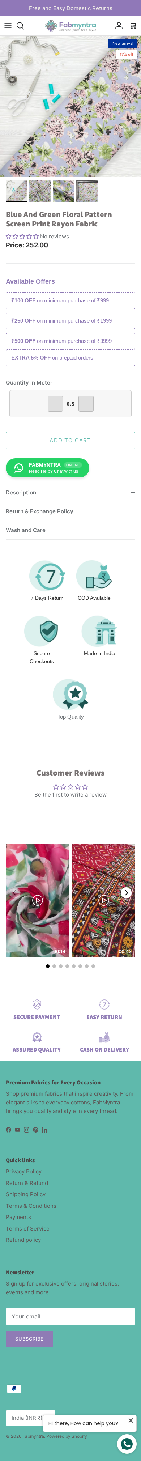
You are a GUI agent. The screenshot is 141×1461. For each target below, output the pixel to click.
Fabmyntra (33, 1436)
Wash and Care (26, 530)
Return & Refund (27, 1183)
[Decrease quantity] (55, 404)
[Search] (24, 26)
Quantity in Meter (29, 382)
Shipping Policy (26, 1194)
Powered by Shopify (66, 1436)
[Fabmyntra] (70, 26)
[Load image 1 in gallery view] (70, 106)
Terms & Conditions (31, 1205)
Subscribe (29, 1339)
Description (21, 492)
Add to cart (70, 440)
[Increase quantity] (86, 404)
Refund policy (23, 1239)
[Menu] (8, 26)
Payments (18, 1217)
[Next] (126, 892)
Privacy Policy (24, 1171)
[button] (23, 236)
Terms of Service (28, 1228)
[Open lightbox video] (37, 900)
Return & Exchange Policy (39, 511)
